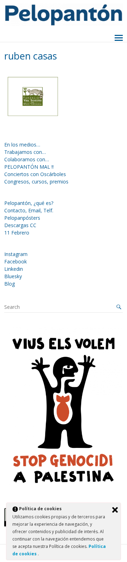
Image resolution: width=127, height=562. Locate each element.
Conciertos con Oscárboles (35, 174)
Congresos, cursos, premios (36, 181)
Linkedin (13, 269)
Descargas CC (20, 225)
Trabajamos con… (25, 152)
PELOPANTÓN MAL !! (29, 166)
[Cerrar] (115, 510)
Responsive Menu (119, 38)
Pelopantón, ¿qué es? (28, 203)
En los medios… (22, 144)
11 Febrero (16, 232)
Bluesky (13, 276)
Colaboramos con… (26, 159)
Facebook (15, 261)
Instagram (16, 254)
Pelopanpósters (22, 217)
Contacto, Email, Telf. (28, 210)
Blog (9, 283)
